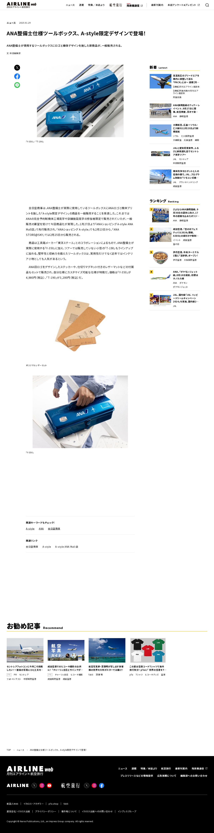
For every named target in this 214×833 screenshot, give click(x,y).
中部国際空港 (179, 163)
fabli (91, 674)
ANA (41, 528)
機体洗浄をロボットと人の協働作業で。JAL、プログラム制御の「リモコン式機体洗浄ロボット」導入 (186, 174)
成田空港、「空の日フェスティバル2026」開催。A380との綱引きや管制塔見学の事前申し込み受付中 (186, 232)
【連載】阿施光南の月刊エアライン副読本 (185, 92)
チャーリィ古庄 (61, 674)
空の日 (176, 244)
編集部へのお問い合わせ (193, 775)
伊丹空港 (177, 260)
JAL (175, 159)
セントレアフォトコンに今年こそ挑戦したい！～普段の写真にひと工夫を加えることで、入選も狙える (25, 668)
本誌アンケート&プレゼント (182, 5)
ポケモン (183, 283)
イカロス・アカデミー (33, 803)
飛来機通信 (198, 768)
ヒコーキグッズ (151, 674)
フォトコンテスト (14, 679)
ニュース (70, 5)
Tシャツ (139, 674)
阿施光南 (177, 97)
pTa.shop (53, 803)
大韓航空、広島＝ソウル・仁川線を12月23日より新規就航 (185, 128)
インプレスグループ (127, 811)
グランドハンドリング (188, 182)
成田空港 (177, 186)
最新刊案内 (157, 5)
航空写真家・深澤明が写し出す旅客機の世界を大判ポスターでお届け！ (106, 668)
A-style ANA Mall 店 (66, 546)
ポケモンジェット (180, 287)
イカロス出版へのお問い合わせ (97, 811)
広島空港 (188, 140)
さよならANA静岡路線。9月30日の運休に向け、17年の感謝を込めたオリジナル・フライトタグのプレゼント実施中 (186, 213)
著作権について (69, 811)
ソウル (176, 136)
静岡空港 (184, 116)
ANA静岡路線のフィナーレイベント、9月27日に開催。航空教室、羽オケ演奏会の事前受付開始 (186, 109)
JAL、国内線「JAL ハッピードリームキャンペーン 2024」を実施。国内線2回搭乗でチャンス (186, 298)
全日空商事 (54, 528)
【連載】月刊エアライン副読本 (186, 86)
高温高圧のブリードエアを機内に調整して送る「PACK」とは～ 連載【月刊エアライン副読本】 (186, 79)
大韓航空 (177, 140)
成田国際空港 (54, 679)
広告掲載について (166, 775)
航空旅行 (166, 768)
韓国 (197, 140)
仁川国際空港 (187, 136)
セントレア (183, 159)
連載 (81, 5)
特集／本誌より (96, 5)
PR (15, 674)
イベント (177, 240)
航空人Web (12, 803)
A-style (30, 528)
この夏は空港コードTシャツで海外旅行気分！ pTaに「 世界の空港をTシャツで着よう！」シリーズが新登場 (148, 668)
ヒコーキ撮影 (77, 674)
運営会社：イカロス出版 (18, 811)
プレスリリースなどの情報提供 (136, 775)
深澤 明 (99, 674)
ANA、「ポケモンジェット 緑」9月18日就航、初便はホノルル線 (185, 275)
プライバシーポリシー (45, 811)
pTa (131, 674)
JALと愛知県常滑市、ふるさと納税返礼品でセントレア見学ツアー (186, 151)
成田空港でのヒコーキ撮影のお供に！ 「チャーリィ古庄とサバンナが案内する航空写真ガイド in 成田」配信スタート (65, 668)
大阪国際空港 (190, 260)
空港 (163, 674)
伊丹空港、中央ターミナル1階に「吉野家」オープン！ (186, 254)
